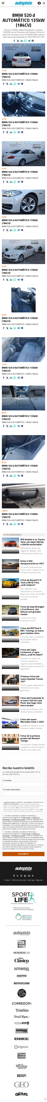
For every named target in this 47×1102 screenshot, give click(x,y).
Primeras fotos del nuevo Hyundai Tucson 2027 (31, 679)
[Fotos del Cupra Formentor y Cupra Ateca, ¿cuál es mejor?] (10, 653)
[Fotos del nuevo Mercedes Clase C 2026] (10, 722)
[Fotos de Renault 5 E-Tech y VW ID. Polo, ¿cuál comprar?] (10, 583)
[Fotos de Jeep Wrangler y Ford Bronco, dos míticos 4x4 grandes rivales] (10, 610)
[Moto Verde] (21, 976)
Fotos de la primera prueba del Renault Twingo (30, 738)
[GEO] (21, 1084)
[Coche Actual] (21, 944)
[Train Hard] (21, 1056)
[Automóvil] (21, 969)
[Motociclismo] (21, 983)
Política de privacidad (19, 880)
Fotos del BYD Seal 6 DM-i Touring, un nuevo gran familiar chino (32, 630)
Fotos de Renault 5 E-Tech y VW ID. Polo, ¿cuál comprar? (31, 582)
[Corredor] (21, 1003)
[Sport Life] (22, 993)
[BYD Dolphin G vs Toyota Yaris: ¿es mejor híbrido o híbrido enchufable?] (10, 542)
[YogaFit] (21, 1023)
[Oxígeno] (22, 1047)
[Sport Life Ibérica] (23, 898)
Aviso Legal (26, 817)
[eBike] (21, 1066)
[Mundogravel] (21, 1094)
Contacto (7, 880)
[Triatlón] (21, 1010)
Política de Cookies (18, 819)
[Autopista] (23, 3)
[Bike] (21, 1039)
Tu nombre (7, 780)
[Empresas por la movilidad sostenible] (24, 916)
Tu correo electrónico (11, 789)
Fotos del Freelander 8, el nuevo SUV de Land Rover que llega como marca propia (32, 701)
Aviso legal (30, 880)
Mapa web (39, 880)
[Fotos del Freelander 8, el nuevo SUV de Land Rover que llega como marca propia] (10, 701)
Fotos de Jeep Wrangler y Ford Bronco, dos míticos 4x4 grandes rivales (32, 610)
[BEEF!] (21, 1076)
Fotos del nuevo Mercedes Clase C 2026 (32, 721)
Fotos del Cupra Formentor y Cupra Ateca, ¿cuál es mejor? (31, 652)
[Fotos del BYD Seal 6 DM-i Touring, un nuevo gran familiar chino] (10, 631)
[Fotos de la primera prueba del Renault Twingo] (10, 739)
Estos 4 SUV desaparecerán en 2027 (32, 562)
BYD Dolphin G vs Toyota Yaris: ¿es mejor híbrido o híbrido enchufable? (32, 542)
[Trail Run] (22, 1016)
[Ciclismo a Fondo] (21, 1031)
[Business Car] (21, 953)
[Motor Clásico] (21, 960)
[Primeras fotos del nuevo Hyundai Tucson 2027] (10, 679)
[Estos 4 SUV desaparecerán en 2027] (10, 564)
